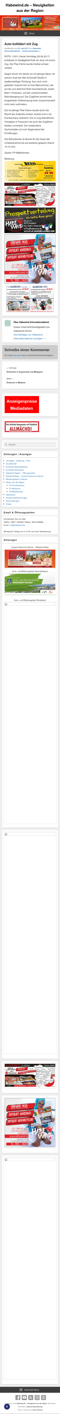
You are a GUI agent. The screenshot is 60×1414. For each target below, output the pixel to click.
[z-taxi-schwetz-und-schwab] (30, 180)
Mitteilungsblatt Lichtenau (16, 479)
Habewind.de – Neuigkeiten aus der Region (30, 7)
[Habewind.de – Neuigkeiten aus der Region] (30, 29)
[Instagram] (37, 1397)
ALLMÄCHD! (11, 463)
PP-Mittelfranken (16, 491)
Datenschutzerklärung (34, 1407)
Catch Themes (37, 1410)
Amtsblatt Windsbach (15, 469)
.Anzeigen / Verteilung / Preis (18, 460)
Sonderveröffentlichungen (16, 497)
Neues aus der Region (15, 482)
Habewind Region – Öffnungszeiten (20, 473)
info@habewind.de (17, 525)
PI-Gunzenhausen (16, 485)
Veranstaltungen (12, 500)
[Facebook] (17, 1397)
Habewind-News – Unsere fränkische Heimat (24, 476)
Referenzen (10, 494)
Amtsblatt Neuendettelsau (17, 466)
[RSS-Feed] (30, 1397)
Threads (43, 1397)
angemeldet (17, 355)
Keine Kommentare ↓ (31, 51)
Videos (9, 504)
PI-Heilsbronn (15, 488)
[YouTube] (24, 1397)
